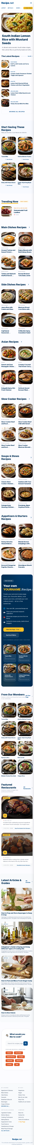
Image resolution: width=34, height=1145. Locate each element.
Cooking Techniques (7, 1117)
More (18, 8)
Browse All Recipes (17, 111)
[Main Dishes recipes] (29, 227)
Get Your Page (28, 696)
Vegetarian (21, 1090)
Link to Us (21, 1117)
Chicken (9, 1052)
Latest (3, 8)
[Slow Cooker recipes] (29, 398)
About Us (20, 1112)
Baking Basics (5, 1119)
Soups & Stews (5, 1104)
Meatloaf (19, 1060)
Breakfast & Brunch (6, 1099)
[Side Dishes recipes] (28, 284)
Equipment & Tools (6, 1121)
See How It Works (11, 635)
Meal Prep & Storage (7, 1128)
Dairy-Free (21, 1099)
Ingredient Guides (6, 1112)
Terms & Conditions (23, 1119)
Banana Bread (10, 1056)
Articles (10, 8)
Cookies (9, 1064)
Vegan (20, 1092)
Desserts (3, 1097)
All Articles (28, 881)
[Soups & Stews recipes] (31, 457)
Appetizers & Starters (7, 1090)
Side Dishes (4, 1095)
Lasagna (21, 1056)
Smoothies (18, 1052)
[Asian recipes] (21, 341)
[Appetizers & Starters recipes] (31, 517)
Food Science (5, 1124)
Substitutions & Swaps (7, 1126)
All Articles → (6, 1130)
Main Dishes (4, 1092)
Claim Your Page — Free (12, 629)
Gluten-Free (21, 1095)
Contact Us (21, 1115)
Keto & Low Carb (22, 1097)
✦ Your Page (28, 8)
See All (29, 56)
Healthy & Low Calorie (24, 1101)
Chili (17, 1064)
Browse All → (5, 1106)
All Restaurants (27, 787)
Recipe (17, 1139)
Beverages (4, 1101)
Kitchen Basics (5, 1115)
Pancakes (9, 1060)
